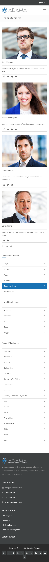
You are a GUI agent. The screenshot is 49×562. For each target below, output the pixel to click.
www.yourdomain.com (13, 502)
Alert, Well (8, 351)
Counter (7, 390)
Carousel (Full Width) (11, 379)
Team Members (10, 286)
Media (6, 407)
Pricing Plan (8, 418)
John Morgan (7, 62)
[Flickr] (13, 553)
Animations (8, 357)
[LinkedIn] (8, 77)
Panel (6, 412)
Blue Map (6, 520)
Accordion (8, 310)
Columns (7, 316)
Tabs (6, 327)
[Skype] (12, 77)
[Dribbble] (18, 553)
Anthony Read (7, 170)
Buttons (7, 362)
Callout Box (8, 368)
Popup (6, 321)
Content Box (8, 384)
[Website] (12, 185)
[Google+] (4, 553)
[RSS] (31, 553)
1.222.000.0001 (10, 497)
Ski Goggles (7, 516)
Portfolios (7, 269)
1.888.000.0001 (10, 492)
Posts (6, 275)
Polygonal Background (11, 529)
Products (7, 280)
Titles (6, 440)
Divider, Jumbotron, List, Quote (15, 396)
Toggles (7, 332)
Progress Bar (9, 423)
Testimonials (9, 291)
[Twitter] (16, 77)
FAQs (6, 264)
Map (5, 401)
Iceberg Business (9, 525)
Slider (6, 429)
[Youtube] (45, 553)
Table (6, 434)
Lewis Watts (7, 226)
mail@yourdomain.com (13, 488)
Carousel (7, 373)
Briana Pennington (9, 118)
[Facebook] (4, 77)
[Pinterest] (27, 553)
